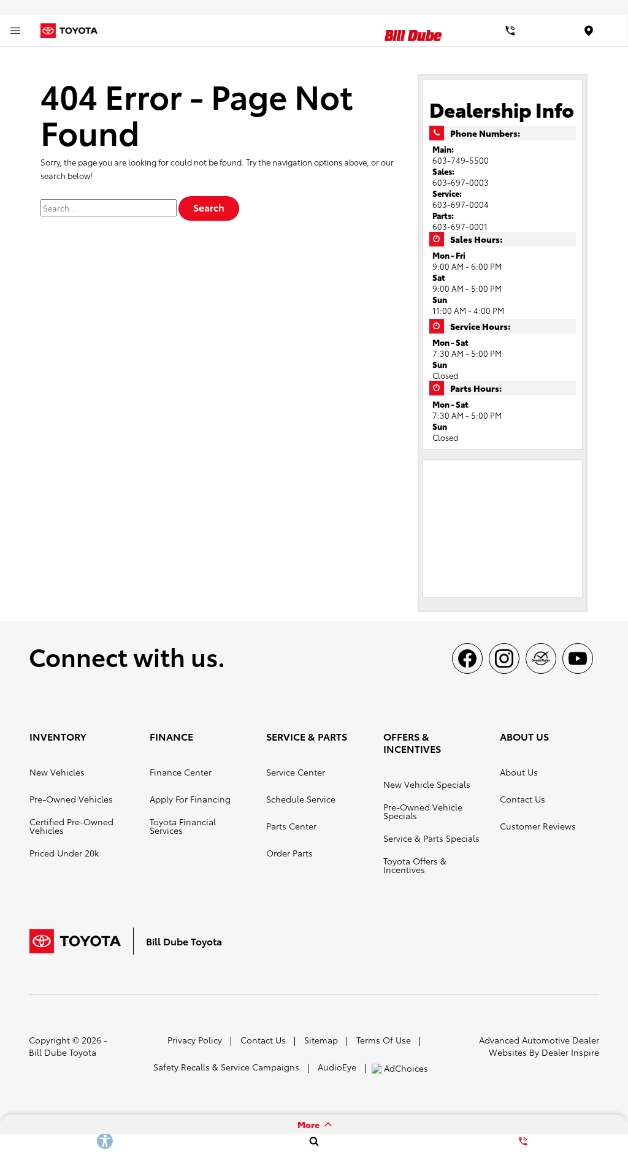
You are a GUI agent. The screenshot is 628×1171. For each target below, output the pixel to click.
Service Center (295, 772)
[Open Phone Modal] (510, 30)
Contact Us (522, 799)
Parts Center (291, 826)
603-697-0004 (460, 204)
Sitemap (321, 1040)
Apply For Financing (190, 799)
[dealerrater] (541, 658)
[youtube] (577, 658)
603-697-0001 (460, 226)
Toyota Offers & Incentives (414, 865)
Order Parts (289, 853)
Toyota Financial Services (183, 825)
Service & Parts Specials (431, 838)
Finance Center (181, 772)
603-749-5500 (460, 160)
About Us (519, 772)
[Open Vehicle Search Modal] (313, 1141)
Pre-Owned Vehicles (71, 799)
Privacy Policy (194, 1040)
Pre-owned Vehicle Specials (422, 811)
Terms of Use (383, 1040)
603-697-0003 (460, 182)
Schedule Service (300, 799)
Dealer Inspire (570, 1052)
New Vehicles (57, 772)
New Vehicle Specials (426, 784)
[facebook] (467, 658)
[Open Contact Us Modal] (523, 1141)
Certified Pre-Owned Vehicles (71, 825)
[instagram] (504, 658)
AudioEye (337, 1067)
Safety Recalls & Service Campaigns (226, 1067)
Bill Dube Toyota (62, 1052)
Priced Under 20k (64, 853)
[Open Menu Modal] (15, 30)
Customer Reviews (538, 826)
